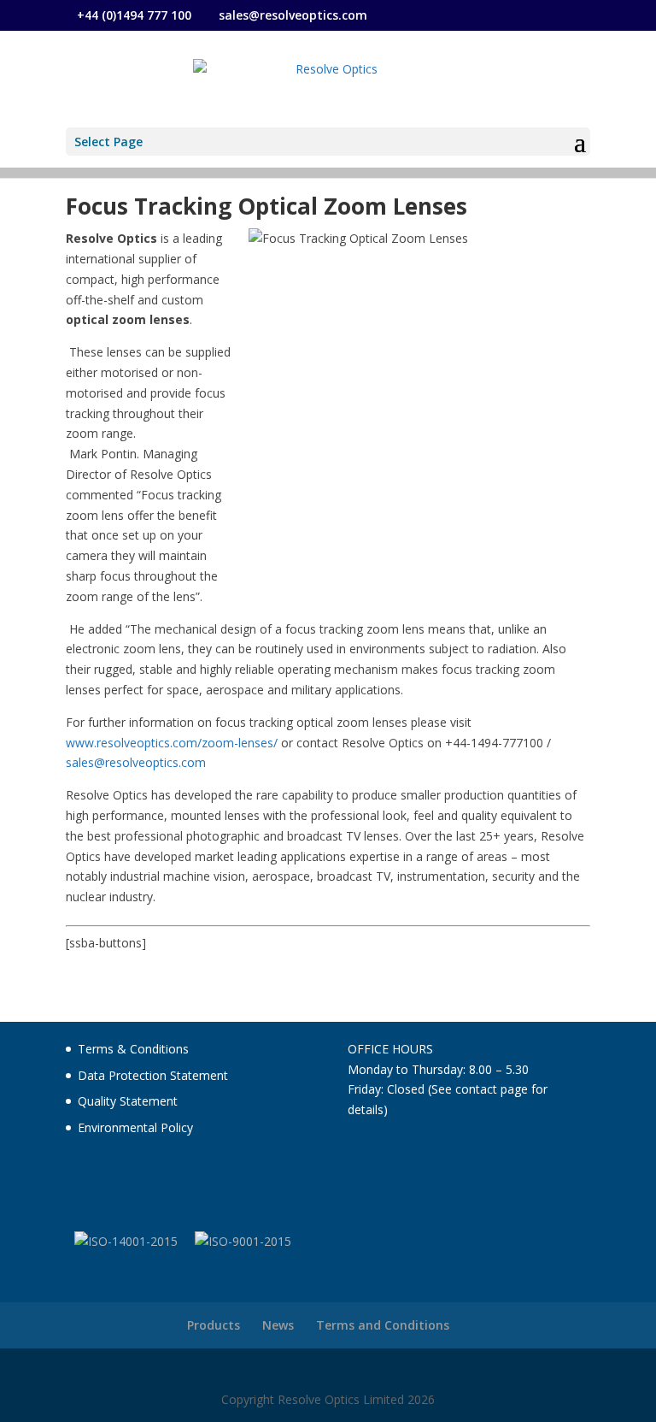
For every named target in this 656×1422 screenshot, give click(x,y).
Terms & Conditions (133, 1049)
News (278, 1325)
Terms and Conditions (382, 1325)
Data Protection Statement (153, 1075)
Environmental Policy (135, 1127)
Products (213, 1325)
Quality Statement (128, 1101)
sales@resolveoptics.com (136, 762)
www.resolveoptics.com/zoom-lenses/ (172, 743)
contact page (491, 1089)
